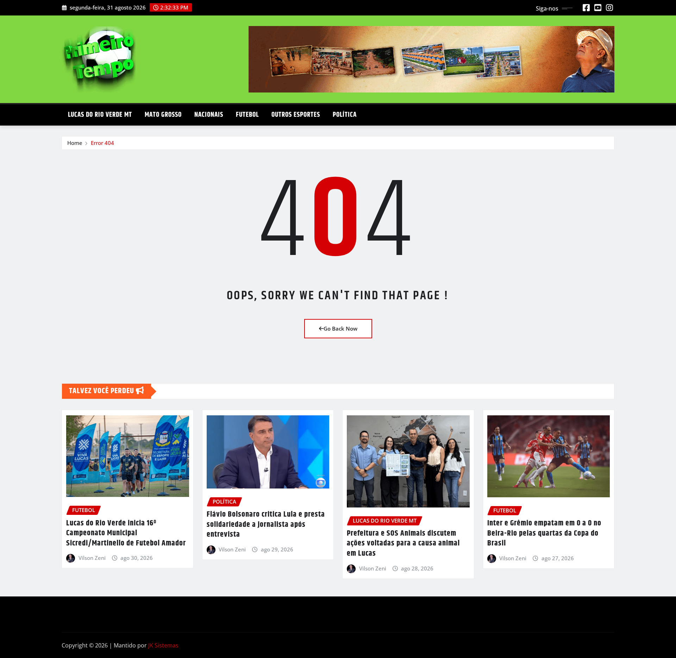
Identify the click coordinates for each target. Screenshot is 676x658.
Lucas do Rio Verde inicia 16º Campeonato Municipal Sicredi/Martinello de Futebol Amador (126, 533)
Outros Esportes (295, 115)
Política (345, 115)
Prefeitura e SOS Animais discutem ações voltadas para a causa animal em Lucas (403, 544)
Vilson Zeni (92, 557)
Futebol (247, 115)
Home (74, 142)
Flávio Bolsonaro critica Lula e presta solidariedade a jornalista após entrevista (266, 525)
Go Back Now (340, 328)
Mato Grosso (163, 115)
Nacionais (208, 115)
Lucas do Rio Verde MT (100, 115)
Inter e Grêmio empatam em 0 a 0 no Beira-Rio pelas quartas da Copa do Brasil (544, 533)
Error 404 (102, 142)
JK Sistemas (163, 645)
